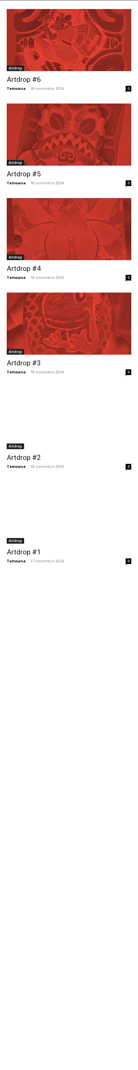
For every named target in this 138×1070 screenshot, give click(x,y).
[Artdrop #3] (69, 324)
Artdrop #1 (24, 552)
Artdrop (15, 68)
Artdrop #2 (24, 458)
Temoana (16, 88)
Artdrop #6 (24, 79)
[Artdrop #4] (69, 229)
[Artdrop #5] (69, 135)
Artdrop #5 (24, 174)
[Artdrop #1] (69, 513)
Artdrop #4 (24, 268)
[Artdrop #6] (69, 40)
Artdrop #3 (24, 363)
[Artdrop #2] (69, 418)
